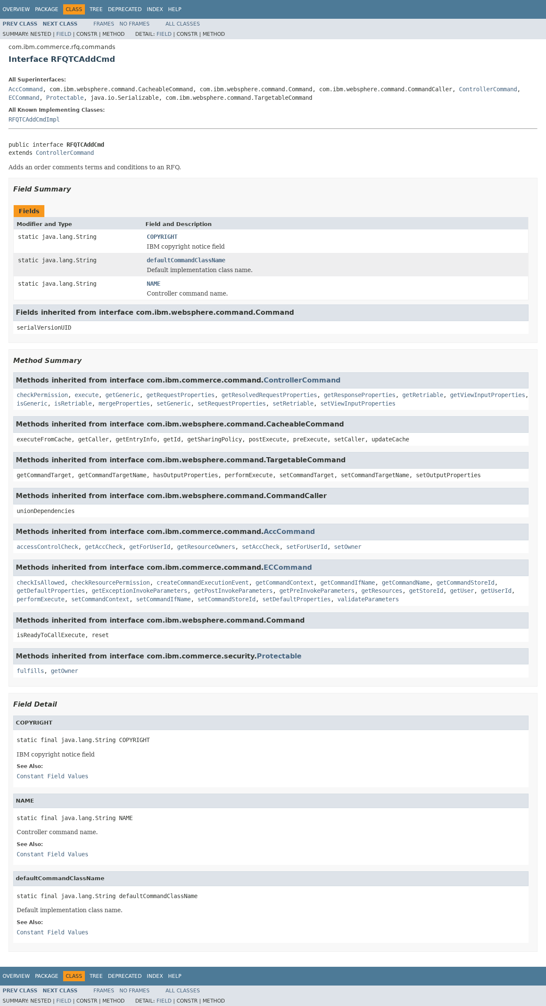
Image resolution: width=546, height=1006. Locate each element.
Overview (16, 9)
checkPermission (42, 394)
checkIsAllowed (40, 582)
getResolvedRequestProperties (269, 394)
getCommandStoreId (465, 582)
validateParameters (368, 599)
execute (87, 394)
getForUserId (149, 546)
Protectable (65, 97)
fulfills (30, 670)
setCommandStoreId (226, 599)
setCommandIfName (163, 599)
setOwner (347, 546)
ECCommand (24, 97)
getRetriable (422, 394)
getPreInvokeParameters (316, 590)
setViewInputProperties (357, 403)
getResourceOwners (206, 546)
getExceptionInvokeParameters (139, 590)
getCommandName (406, 582)
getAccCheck (103, 546)
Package (46, 9)
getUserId (496, 590)
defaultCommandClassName (186, 260)
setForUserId (306, 546)
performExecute (40, 599)
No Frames (134, 24)
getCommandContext (285, 582)
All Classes (183, 24)
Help (174, 9)
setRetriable (293, 403)
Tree (96, 9)
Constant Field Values (52, 776)
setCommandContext (100, 599)
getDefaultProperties (51, 590)
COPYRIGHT (162, 236)
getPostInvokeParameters (233, 590)
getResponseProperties (359, 394)
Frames (103, 24)
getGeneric (122, 394)
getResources (381, 590)
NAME (153, 283)
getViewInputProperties (487, 394)
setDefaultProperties (296, 599)
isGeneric (32, 403)
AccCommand (26, 89)
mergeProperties (124, 403)
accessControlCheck (47, 546)
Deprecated (125, 9)
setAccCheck (260, 546)
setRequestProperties (231, 403)
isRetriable (73, 403)
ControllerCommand (488, 89)
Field (63, 34)
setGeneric (174, 403)
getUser (462, 590)
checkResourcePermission (110, 582)
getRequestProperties (180, 394)
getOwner (64, 670)
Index (155, 9)
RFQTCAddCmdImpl (34, 119)
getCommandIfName (347, 582)
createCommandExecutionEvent (203, 582)
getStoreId (426, 590)
